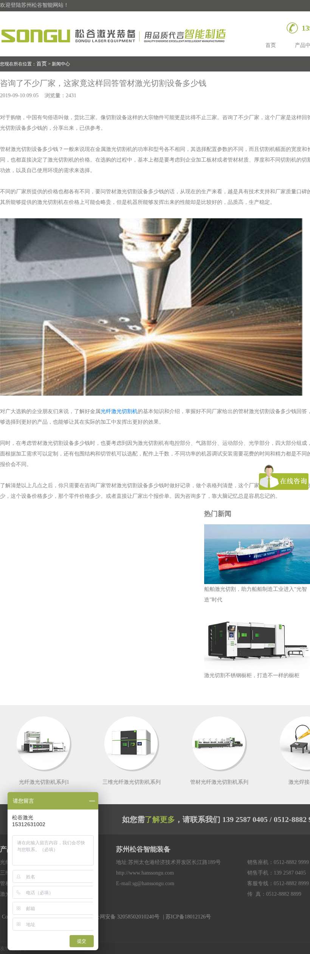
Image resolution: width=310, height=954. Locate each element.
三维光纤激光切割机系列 (131, 782)
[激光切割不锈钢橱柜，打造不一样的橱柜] (257, 640)
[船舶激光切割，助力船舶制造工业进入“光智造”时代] (257, 554)
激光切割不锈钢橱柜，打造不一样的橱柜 (251, 675)
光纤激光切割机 (119, 411)
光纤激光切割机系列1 (44, 782)
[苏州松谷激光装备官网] (115, 34)
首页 (270, 45)
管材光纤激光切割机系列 (219, 782)
